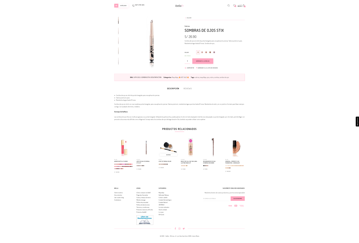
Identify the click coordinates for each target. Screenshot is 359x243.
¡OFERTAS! (161, 205)
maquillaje (203, 77)
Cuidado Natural (163, 202)
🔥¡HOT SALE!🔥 (184, 77)
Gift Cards (161, 214)
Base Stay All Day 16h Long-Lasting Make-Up (189, 162)
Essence (183, 159)
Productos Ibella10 (141, 212)
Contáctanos (117, 200)
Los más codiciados (164, 207)
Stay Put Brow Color (165, 161)
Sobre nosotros (118, 192)
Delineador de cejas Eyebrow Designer (209, 162)
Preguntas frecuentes (142, 195)
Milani (115, 159)
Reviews (188, 88)
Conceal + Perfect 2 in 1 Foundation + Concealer (232, 162)
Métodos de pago (141, 200)
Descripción (173, 88)
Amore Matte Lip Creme (121, 161)
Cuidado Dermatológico (165, 200)
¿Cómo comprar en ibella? (143, 192)
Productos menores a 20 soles (144, 209)
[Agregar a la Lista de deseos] (133, 161)
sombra (216, 77)
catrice (197, 77)
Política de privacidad (142, 202)
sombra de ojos (224, 77)
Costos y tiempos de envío (143, 197)
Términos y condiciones (142, 207)
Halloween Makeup (164, 195)
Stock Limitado (163, 209)
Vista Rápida (130, 142)
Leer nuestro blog (119, 197)
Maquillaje (175, 77)
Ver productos (118, 195)
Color (187, 52)
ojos (208, 77)
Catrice (187, 26)
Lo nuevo (161, 212)
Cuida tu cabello (163, 197)
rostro (212, 77)
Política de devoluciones (143, 205)
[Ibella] (179, 5)
